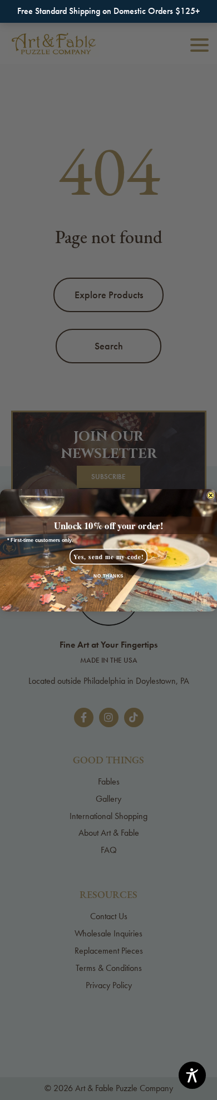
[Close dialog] (211, 495)
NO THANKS (108, 575)
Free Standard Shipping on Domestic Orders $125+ (108, 11)
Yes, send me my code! (108, 556)
